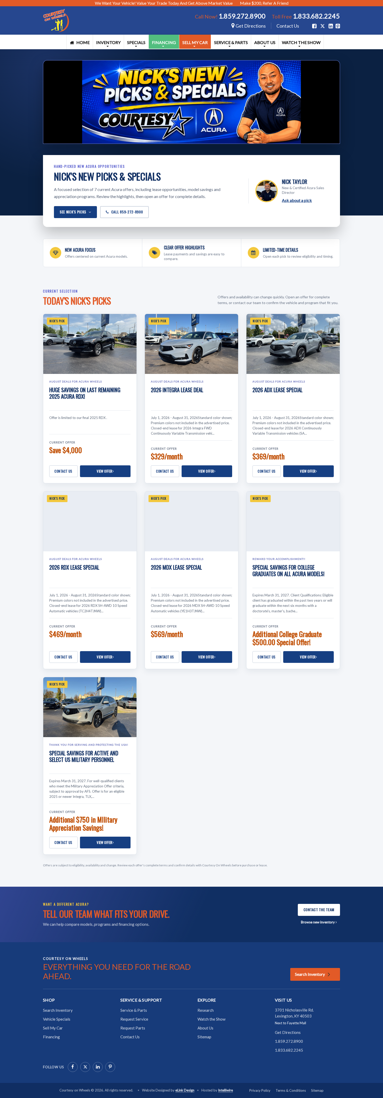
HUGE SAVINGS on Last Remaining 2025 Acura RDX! (84, 393)
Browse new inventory (318, 922)
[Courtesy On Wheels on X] (322, 26)
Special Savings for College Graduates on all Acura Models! (288, 570)
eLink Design (184, 1090)
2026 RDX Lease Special (74, 567)
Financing (164, 42)
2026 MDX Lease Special (176, 567)
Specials (136, 42)
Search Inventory (310, 974)
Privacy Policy (259, 1090)
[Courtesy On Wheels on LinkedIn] (98, 1067)
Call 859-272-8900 (127, 211)
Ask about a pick (297, 200)
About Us (264, 42)
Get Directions (250, 26)
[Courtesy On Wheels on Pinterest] (110, 1067)
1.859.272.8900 (242, 16)
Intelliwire (225, 1090)
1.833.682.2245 (316, 16)
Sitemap (204, 1036)
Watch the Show (301, 42)
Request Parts (132, 1028)
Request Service (134, 1019)
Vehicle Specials (56, 1019)
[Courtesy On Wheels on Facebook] (73, 1067)
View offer (105, 471)
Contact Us (287, 26)
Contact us (63, 471)
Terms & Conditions (291, 1090)
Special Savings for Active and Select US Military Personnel (83, 756)
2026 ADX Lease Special (277, 390)
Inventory (108, 42)
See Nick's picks (73, 211)
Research (205, 1010)
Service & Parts (231, 42)
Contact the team (319, 909)
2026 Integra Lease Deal (177, 390)
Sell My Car (195, 42)
